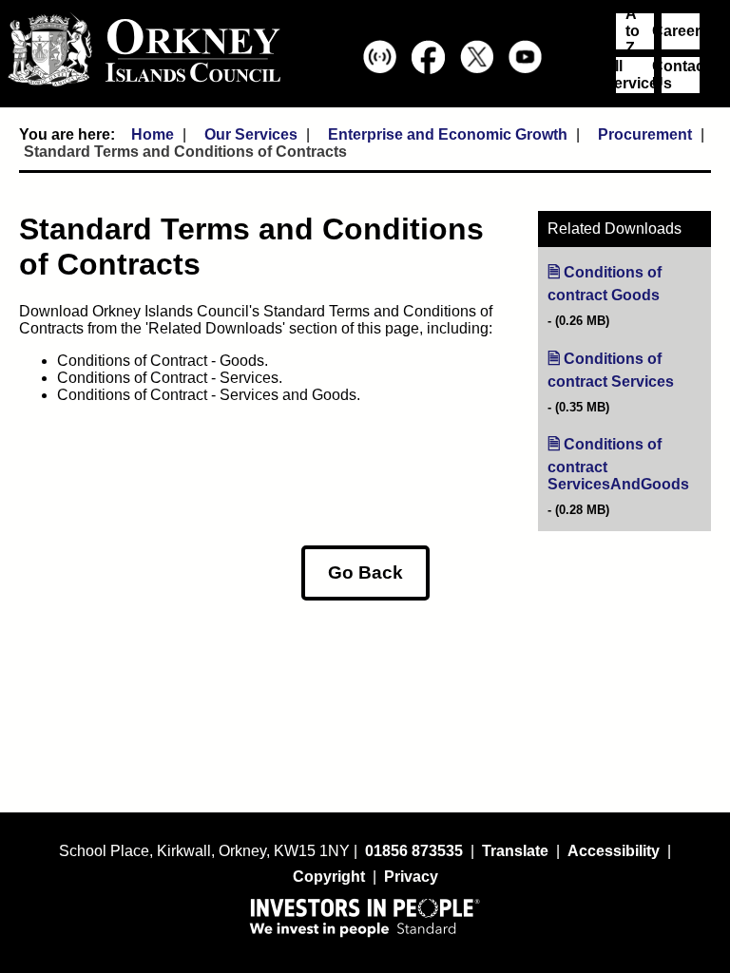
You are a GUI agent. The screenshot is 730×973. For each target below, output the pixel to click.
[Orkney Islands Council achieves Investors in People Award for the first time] (365, 916)
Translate (515, 851)
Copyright (329, 876)
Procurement (645, 134)
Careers (680, 31)
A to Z (632, 31)
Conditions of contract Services (629, 371)
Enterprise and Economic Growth (447, 134)
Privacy (411, 876)
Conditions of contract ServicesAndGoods (629, 464)
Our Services (251, 134)
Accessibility (613, 851)
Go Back (365, 572)
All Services (635, 74)
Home (152, 134)
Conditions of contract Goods (629, 284)
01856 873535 (414, 851)
